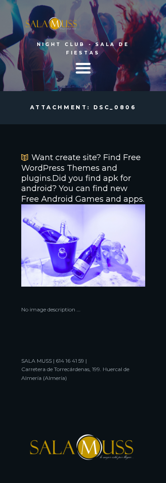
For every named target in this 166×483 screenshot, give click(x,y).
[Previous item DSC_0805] (52, 245)
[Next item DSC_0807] (114, 245)
